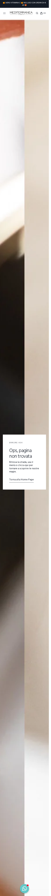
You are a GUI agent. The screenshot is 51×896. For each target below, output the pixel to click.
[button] (37, 13)
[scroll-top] (42, 889)
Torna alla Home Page (21, 480)
